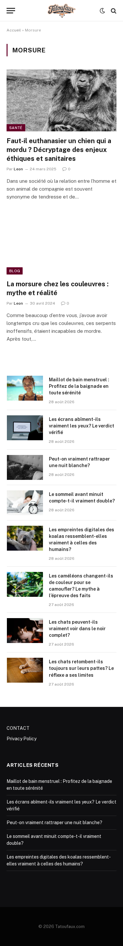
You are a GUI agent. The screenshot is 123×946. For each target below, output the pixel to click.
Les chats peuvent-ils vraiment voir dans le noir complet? (77, 628)
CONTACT (18, 728)
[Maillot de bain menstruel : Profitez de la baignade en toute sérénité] (25, 388)
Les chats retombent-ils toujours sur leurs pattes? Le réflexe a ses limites (81, 668)
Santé (16, 128)
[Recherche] (113, 10)
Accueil (14, 30)
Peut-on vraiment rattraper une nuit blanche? (54, 822)
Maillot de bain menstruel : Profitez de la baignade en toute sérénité (79, 386)
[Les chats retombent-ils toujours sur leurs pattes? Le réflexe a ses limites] (25, 670)
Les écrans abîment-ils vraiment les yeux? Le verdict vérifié (81, 426)
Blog (14, 271)
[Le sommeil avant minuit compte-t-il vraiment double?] (25, 502)
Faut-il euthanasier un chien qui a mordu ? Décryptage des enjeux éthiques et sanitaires (59, 149)
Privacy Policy (21, 738)
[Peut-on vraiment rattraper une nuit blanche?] (25, 467)
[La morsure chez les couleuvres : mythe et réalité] (61, 243)
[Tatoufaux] (61, 10)
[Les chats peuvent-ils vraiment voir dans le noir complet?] (25, 630)
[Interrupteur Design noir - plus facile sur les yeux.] (102, 11)
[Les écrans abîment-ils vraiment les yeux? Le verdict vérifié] (25, 427)
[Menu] (11, 10)
